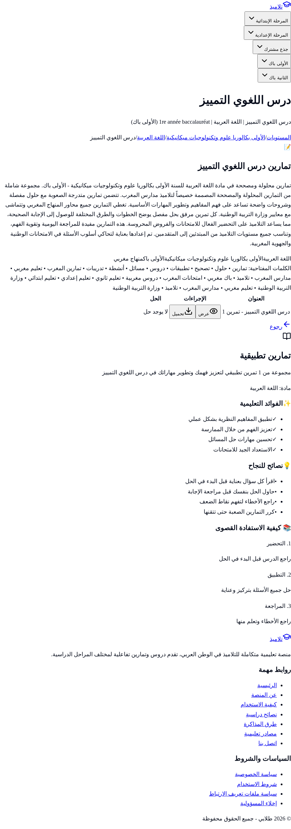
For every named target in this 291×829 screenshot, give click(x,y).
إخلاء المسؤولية (258, 803)
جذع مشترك (276, 49)
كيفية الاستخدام (259, 704)
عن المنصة (264, 695)
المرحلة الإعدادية (271, 35)
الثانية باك (278, 77)
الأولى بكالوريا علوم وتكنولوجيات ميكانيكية (215, 137)
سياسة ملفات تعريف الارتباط (243, 794)
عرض (203, 313)
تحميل (178, 313)
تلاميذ (276, 7)
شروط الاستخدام (257, 784)
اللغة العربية (151, 137)
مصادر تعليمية (260, 734)
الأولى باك (278, 63)
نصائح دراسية (261, 714)
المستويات (279, 137)
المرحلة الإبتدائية (272, 20)
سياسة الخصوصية (256, 774)
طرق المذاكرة (260, 724)
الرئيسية (267, 685)
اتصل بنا (267, 743)
